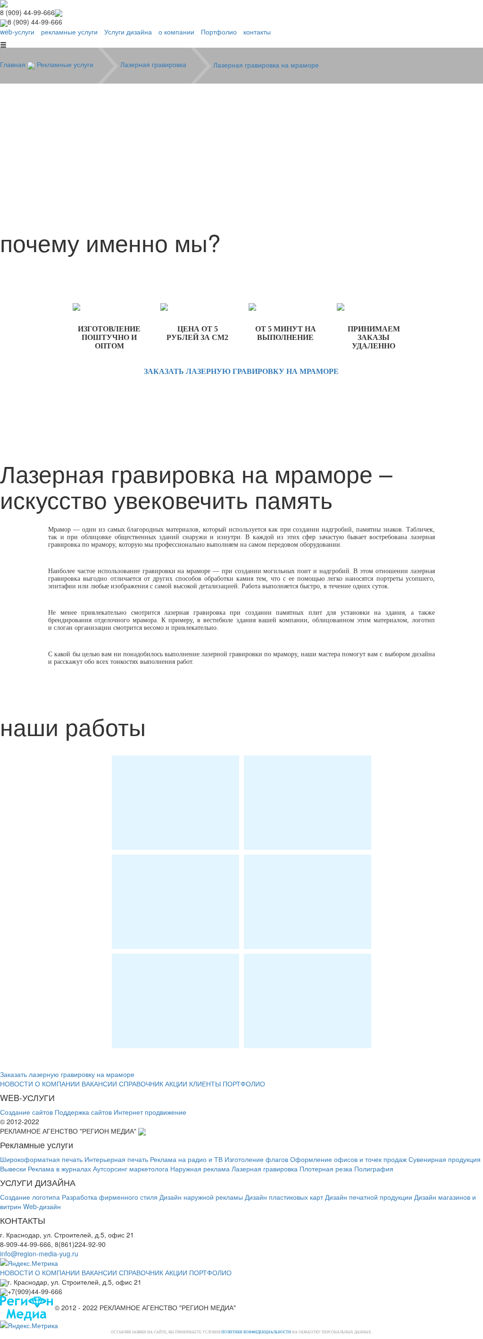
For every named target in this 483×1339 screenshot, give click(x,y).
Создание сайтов (26, 1112)
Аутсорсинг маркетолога (130, 1168)
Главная (13, 64)
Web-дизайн (42, 1206)
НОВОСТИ (16, 1083)
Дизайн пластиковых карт (284, 1197)
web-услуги (17, 31)
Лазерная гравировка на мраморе (266, 64)
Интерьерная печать (116, 1159)
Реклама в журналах (59, 1168)
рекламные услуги (69, 31)
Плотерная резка (326, 1168)
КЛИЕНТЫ (205, 1083)
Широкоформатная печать (41, 1159)
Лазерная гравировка (154, 64)
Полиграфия (373, 1168)
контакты (257, 31)
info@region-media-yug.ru (39, 1253)
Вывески (13, 1168)
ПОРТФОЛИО (244, 1083)
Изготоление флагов (256, 1159)
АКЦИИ (176, 1083)
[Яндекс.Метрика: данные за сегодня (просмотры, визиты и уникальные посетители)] (29, 1263)
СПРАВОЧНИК (141, 1083)
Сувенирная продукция (444, 1159)
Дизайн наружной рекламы (201, 1197)
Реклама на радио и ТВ (186, 1159)
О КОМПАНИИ (57, 1083)
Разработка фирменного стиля (110, 1197)
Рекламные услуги (66, 64)
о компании (176, 31)
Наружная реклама (200, 1168)
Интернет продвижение (150, 1112)
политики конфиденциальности (256, 1332)
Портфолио (219, 31)
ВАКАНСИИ (99, 1083)
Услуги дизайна (128, 31)
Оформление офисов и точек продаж (348, 1159)
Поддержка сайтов (83, 1112)
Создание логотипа (30, 1197)
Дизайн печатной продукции (368, 1197)
